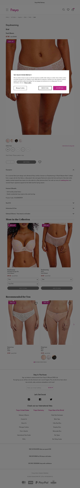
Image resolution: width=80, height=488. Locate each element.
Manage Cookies (20, 88)
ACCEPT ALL (59, 88)
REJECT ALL (45, 88)
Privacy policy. (27, 82)
